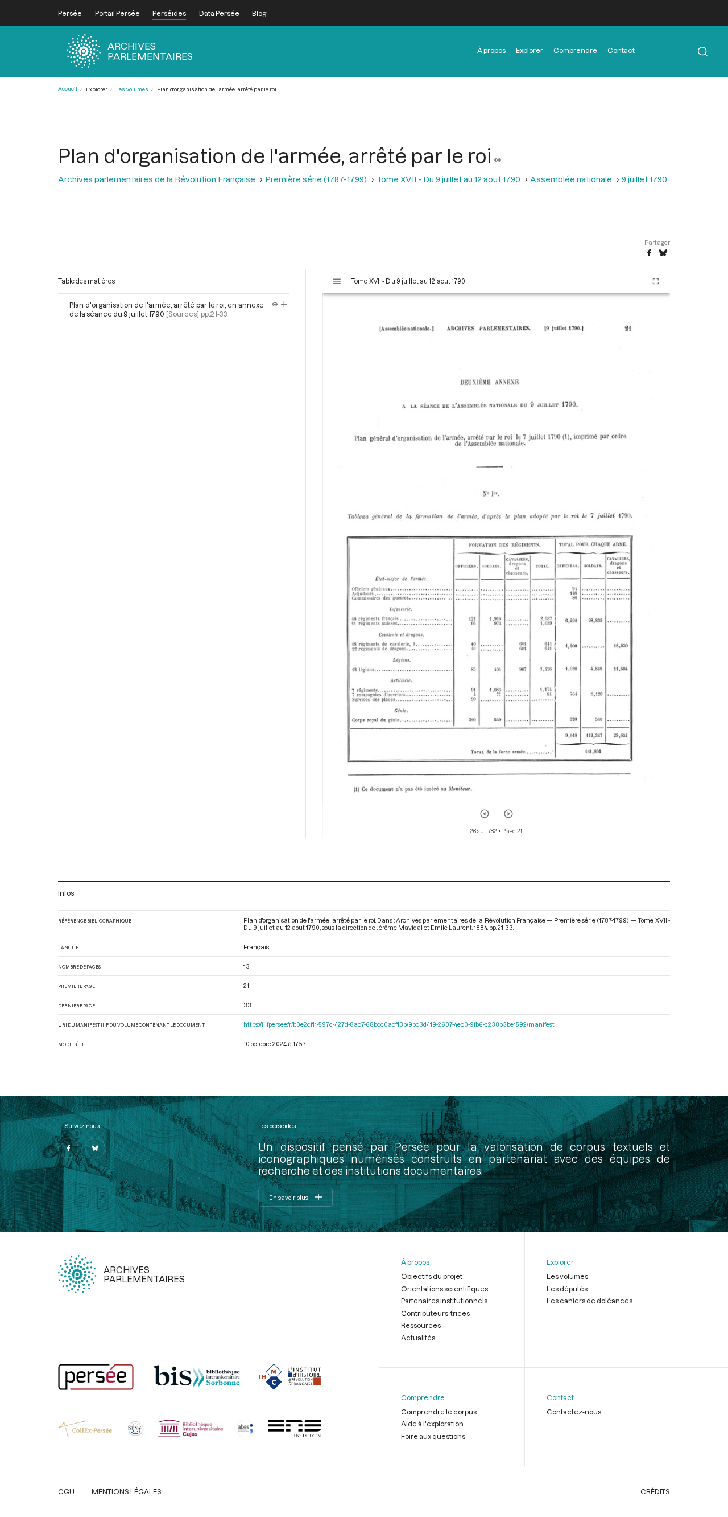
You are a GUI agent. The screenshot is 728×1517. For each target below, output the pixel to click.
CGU (66, 1491)
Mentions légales (127, 1491)
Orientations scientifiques (444, 1289)
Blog (259, 13)
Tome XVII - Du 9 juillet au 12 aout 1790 (448, 179)
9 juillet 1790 (644, 179)
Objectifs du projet (431, 1276)
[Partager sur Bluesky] (663, 253)
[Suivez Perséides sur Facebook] (68, 1148)
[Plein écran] (656, 281)
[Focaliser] (284, 305)
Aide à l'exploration (432, 1424)
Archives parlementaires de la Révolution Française (156, 179)
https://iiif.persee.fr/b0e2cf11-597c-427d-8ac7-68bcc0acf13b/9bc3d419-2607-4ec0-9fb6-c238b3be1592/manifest (399, 1024)
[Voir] (497, 155)
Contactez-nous (574, 1412)
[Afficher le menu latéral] (337, 281)
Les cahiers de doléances (589, 1301)
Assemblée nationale (571, 179)
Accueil (67, 88)
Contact (621, 50)
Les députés (567, 1289)
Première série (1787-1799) (316, 179)
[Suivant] (508, 814)
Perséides (169, 13)
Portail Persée (117, 13)
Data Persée (219, 13)
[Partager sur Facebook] (649, 253)
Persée (70, 13)
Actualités (418, 1338)
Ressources (421, 1325)
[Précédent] (485, 814)
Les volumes (132, 89)
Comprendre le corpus (439, 1412)
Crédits (655, 1491)
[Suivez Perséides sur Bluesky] (95, 1148)
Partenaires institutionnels (444, 1301)
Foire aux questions (433, 1436)
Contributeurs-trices (435, 1313)
